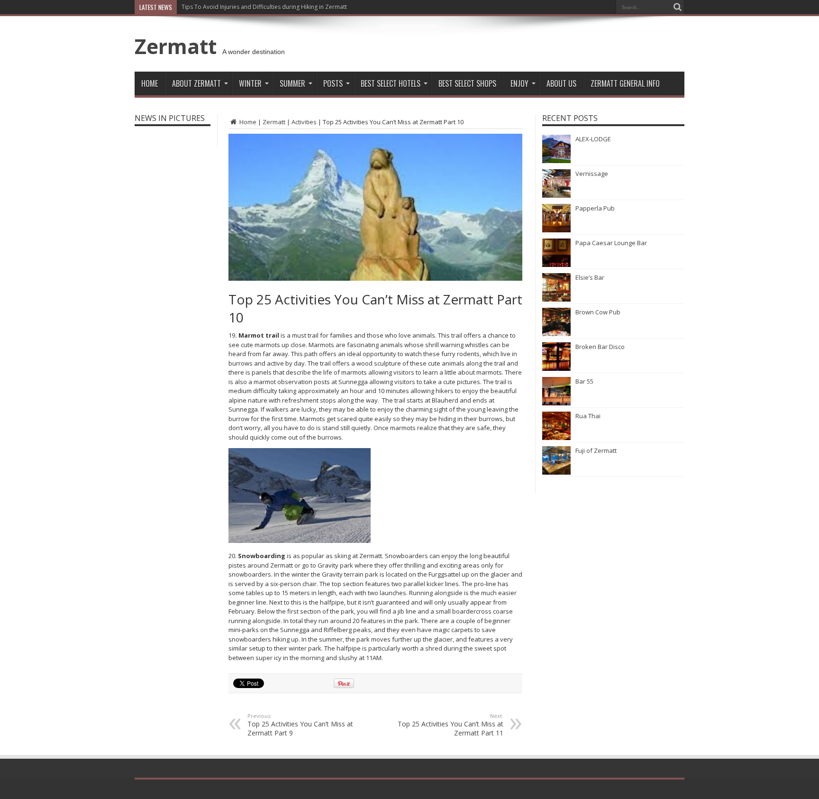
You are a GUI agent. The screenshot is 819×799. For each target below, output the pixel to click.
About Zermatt (196, 83)
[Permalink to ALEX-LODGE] (556, 160)
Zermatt (176, 46)
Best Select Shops (467, 83)
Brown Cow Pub (597, 312)
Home (149, 83)
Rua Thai (588, 416)
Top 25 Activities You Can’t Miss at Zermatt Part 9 (300, 724)
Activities (304, 122)
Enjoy (519, 83)
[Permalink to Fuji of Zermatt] (556, 472)
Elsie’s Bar (589, 277)
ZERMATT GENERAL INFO (625, 83)
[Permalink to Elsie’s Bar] (556, 299)
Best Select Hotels (390, 83)
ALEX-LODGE (593, 139)
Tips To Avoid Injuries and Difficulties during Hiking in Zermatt (264, 7)
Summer (292, 83)
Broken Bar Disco (600, 346)
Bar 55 (584, 381)
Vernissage (591, 173)
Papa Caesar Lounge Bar (611, 243)
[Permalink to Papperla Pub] (556, 230)
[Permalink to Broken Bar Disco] (556, 368)
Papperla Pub (595, 208)
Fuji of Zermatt (596, 450)
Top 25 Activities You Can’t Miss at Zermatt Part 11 (450, 724)
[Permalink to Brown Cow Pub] (556, 334)
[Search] (677, 7)
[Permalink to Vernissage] (556, 195)
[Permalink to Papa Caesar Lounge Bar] (556, 264)
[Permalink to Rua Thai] (556, 437)
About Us (561, 83)
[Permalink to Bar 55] (556, 403)
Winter (250, 83)
